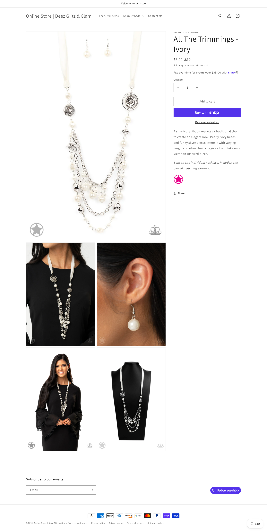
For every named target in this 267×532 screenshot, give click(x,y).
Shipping (179, 65)
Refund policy (98, 522)
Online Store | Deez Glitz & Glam (50, 523)
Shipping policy (156, 522)
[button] (133, 16)
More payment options (207, 121)
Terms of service (135, 522)
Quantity (178, 80)
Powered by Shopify (77, 523)
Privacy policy (116, 522)
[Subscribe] (92, 490)
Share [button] (181, 193)
